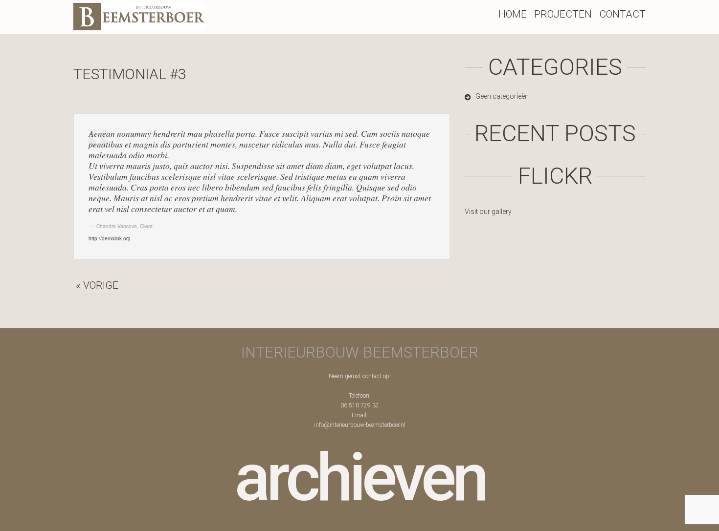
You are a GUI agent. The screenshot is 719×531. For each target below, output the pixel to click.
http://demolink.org (110, 238)
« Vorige (97, 285)
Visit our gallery (488, 211)
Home (512, 14)
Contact (622, 14)
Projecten (563, 14)
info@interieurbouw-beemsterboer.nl (359, 425)
